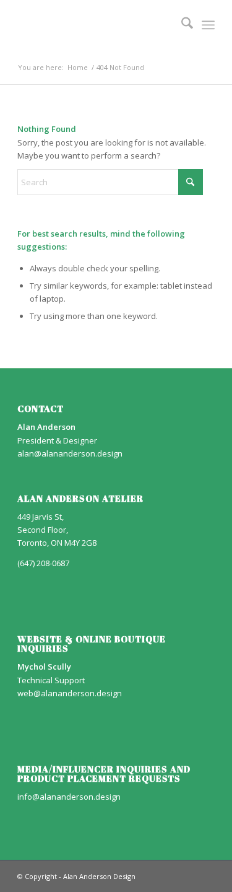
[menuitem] (181, 25)
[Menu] (208, 25)
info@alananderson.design (69, 796)
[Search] (181, 25)
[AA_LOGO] (96, 25)
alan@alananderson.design (69, 453)
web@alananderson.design (69, 693)
